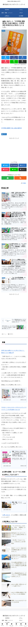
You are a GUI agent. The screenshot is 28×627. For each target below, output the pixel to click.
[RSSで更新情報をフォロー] (20, 178)
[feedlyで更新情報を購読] (7, 178)
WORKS (4, 134)
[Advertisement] (14, 149)
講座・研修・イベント (7, 620)
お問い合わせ (6, 515)
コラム (20, 618)
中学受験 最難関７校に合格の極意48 (11, 128)
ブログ (20, 620)
